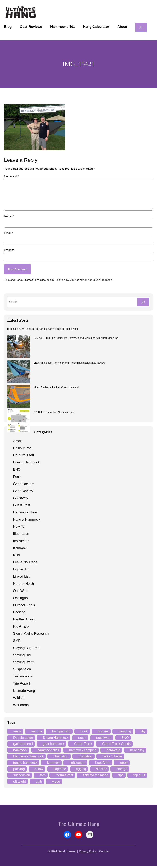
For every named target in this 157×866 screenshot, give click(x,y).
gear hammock (53, 744)
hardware (113, 750)
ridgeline (59, 769)
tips (120, 775)
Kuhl (16, 555)
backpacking (61, 731)
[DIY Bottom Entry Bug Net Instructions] (18, 421)
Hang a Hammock (26, 519)
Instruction (21, 541)
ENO (16, 469)
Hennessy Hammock (28, 756)
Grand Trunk (83, 744)
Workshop (21, 705)
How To (18, 527)
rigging (81, 769)
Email (8, 232)
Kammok (20, 548)
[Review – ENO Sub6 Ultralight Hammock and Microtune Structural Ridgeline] (18, 347)
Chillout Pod (22, 448)
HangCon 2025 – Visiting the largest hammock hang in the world (43, 328)
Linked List (21, 576)
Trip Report (21, 683)
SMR (17, 641)
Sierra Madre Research (31, 633)
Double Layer (23, 737)
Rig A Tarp (21, 626)
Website (9, 249)
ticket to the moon (95, 775)
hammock (20, 750)
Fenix (17, 477)
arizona (36, 731)
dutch (82, 737)
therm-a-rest (64, 775)
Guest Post (21, 505)
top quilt (139, 775)
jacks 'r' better (112, 756)
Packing (19, 612)
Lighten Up (21, 569)
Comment (11, 176)
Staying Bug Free (26, 648)
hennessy (137, 750)
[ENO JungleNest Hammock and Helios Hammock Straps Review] (18, 372)
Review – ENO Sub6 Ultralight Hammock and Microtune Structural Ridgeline (76, 338)
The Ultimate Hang (78, 824)
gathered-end (23, 744)
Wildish (18, 698)
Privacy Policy (88, 851)
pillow (39, 769)
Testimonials (22, 676)
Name (9, 216)
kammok (53, 762)
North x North (23, 584)
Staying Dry (22, 655)
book (84, 731)
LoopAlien (102, 762)
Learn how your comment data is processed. (84, 279)
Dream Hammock (26, 462)
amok (17, 731)
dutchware (103, 737)
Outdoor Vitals (24, 605)
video (56, 781)
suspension (21, 775)
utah (39, 781)
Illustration (21, 534)
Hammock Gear (25, 512)
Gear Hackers (24, 484)
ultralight (19, 781)
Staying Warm (24, 662)
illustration (61, 756)
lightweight (77, 762)
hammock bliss (48, 750)
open (124, 762)
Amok (17, 441)
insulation (85, 756)
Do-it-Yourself (23, 455)
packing (19, 769)
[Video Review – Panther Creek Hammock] (18, 397)
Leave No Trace (25, 562)
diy (143, 731)
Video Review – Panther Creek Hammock (57, 387)
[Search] (143, 302)
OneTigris (20, 598)
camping (125, 731)
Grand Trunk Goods (116, 744)
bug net (103, 731)
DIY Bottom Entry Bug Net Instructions (54, 412)
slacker (101, 769)
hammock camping (82, 750)
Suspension (22, 669)
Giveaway (20, 498)
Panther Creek (24, 619)
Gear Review (23, 491)
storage (122, 769)
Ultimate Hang (24, 691)
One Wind (20, 591)
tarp (43, 775)
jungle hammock (25, 762)
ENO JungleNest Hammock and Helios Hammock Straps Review (69, 362)
